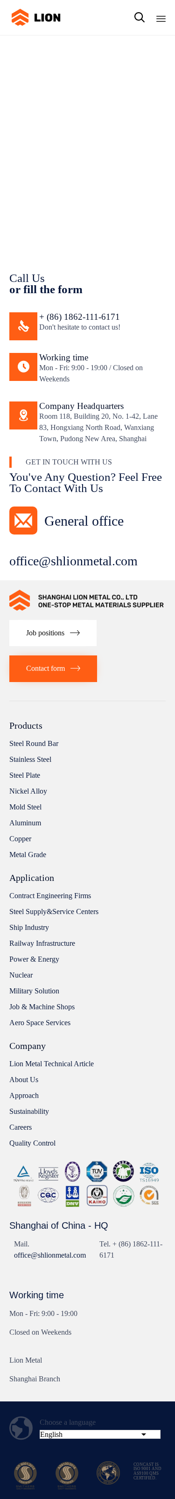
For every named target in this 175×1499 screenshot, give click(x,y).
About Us (23, 1080)
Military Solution (34, 991)
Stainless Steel (30, 759)
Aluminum (25, 823)
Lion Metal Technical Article (51, 1064)
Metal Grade (27, 855)
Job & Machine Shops (42, 1007)
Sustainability (29, 1111)
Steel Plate (24, 775)
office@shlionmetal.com (50, 1255)
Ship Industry (29, 927)
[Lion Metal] (35, 17)
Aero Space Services (39, 1023)
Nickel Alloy (28, 791)
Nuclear (21, 975)
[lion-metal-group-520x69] (87, 608)
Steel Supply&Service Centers (53, 911)
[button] (53, 633)
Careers (20, 1127)
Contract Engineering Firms (50, 896)
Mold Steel (25, 807)
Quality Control (32, 1143)
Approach (24, 1095)
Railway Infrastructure (42, 943)
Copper (20, 839)
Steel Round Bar (33, 743)
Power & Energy (34, 959)
